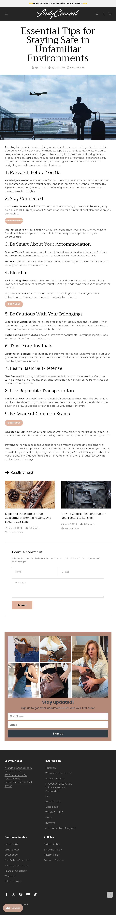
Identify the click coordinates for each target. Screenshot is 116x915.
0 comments (77, 67)
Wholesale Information (58, 773)
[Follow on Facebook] (6, 894)
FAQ (47, 796)
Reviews (50, 822)
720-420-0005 (13, 771)
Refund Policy (52, 844)
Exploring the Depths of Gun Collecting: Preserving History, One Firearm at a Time (28, 517)
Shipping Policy (53, 849)
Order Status (12, 849)
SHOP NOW (14, 220)
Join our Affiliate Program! (60, 828)
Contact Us (11, 844)
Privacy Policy (77, 558)
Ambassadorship (55, 778)
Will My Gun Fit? (54, 812)
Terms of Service (54, 860)
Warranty (10, 876)
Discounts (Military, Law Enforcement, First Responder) (58, 787)
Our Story (50, 768)
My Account (11, 855)
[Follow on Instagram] (21, 894)
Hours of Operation (16, 870)
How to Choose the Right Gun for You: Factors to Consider (83, 515)
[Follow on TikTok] (35, 894)
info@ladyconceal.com (18, 768)
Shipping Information (17, 865)
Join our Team (13, 881)
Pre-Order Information (18, 860)
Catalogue (51, 806)
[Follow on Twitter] (14, 894)
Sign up (58, 733)
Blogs (48, 817)
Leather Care (53, 801)
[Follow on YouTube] (28, 894)
